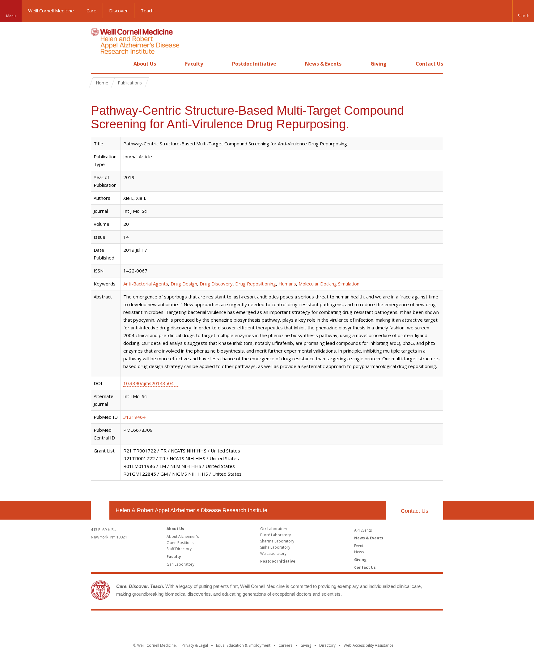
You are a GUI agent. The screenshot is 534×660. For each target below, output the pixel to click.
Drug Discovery (216, 284)
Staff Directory (179, 548)
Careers (285, 645)
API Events (363, 530)
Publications (130, 83)
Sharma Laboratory (277, 541)
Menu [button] (11, 16)
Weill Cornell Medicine (51, 10)
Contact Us (429, 63)
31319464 (134, 417)
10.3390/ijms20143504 (148, 383)
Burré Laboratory (275, 535)
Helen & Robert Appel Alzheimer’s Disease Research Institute (191, 510)
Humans (287, 284)
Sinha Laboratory (275, 547)
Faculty (194, 63)
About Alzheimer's (183, 536)
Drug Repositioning (255, 284)
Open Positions (180, 542)
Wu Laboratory (273, 553)
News (359, 552)
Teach (147, 10)
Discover (118, 10)
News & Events (323, 63)
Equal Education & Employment (243, 645)
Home (97, 63)
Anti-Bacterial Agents (145, 284)
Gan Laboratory (180, 564)
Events (359, 545)
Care (91, 10)
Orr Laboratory (273, 528)
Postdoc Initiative (254, 63)
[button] (523, 11)
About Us (145, 63)
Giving (379, 63)
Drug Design (184, 284)
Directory (327, 645)
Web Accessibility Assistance (368, 645)
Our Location (100, 510)
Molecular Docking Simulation (329, 284)
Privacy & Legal (195, 645)
